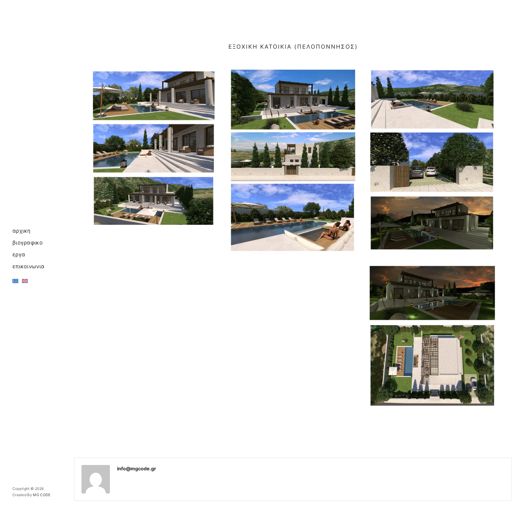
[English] (25, 281)
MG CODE (41, 495)
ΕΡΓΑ (18, 254)
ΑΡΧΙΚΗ (21, 231)
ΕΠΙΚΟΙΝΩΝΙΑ (28, 266)
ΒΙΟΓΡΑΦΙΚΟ (27, 242)
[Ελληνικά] (15, 281)
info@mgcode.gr (136, 469)
